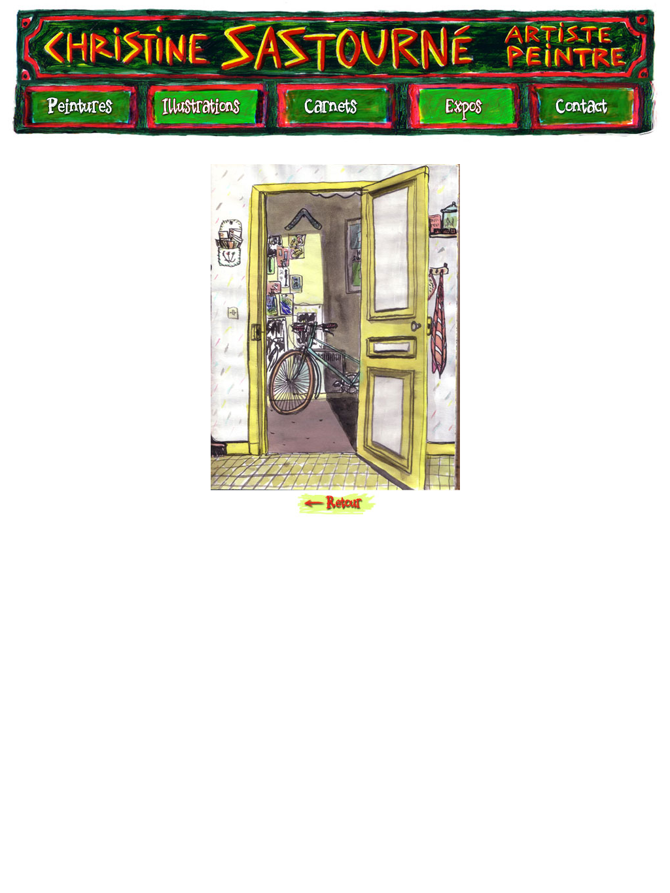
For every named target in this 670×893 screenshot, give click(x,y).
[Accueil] (335, 40)
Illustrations (204, 112)
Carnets (334, 112)
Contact (581, 112)
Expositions (459, 112)
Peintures (78, 112)
